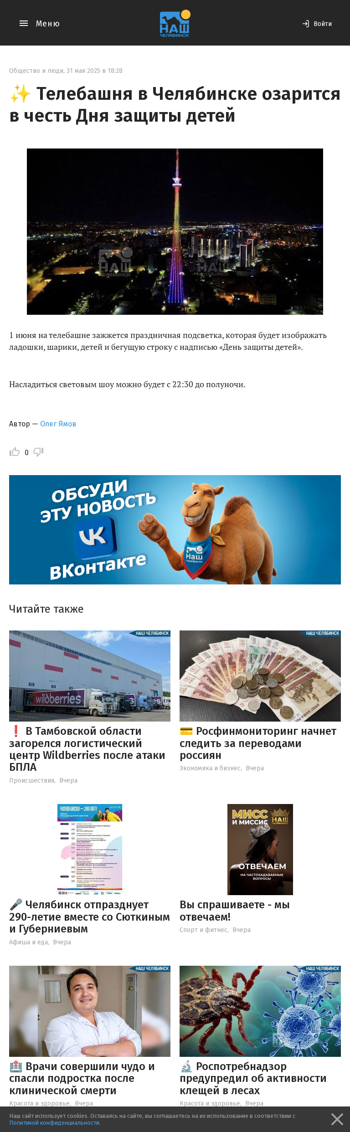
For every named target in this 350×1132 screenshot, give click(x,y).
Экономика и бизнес (210, 768)
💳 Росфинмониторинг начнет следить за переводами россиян (258, 743)
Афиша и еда (28, 942)
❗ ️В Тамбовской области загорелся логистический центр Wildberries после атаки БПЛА (87, 749)
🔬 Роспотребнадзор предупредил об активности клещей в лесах (253, 1078)
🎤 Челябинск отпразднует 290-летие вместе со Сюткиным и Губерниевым (89, 916)
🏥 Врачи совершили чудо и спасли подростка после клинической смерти (82, 1078)
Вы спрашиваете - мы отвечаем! (235, 910)
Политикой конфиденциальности (54, 1122)
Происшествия (31, 780)
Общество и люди (36, 71)
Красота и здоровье (39, 1103)
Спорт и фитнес (203, 930)
